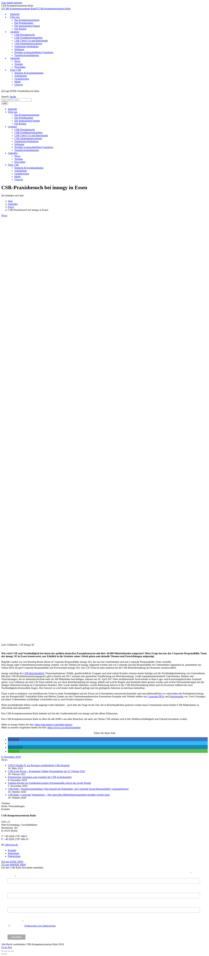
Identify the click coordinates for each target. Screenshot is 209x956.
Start (10, 201)
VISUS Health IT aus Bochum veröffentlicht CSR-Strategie (39, 765)
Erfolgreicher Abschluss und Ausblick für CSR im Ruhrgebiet (40, 777)
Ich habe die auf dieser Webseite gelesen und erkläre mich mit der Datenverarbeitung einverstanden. (79, 925)
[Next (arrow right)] (6, 954)
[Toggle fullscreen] (9, 951)
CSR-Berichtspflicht (33, 673)
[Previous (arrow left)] (2, 954)
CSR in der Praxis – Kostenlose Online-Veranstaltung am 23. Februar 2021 (46, 771)
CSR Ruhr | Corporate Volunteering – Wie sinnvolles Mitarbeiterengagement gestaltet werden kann (59, 794)
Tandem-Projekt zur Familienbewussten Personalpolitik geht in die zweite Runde (49, 783)
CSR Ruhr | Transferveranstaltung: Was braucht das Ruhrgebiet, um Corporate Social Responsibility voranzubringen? (68, 788)
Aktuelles (13, 204)
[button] (13, 739)
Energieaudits (176, 696)
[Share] (6, 951)
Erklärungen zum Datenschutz (40, 925)
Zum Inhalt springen (11, 2)
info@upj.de (11, 844)
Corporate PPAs (156, 696)
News (11, 207)
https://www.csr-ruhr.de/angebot (64, 727)
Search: (5, 96)
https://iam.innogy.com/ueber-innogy (53, 724)
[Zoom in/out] (12, 951)
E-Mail (12, 876)
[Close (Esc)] (2, 951)
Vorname (12, 891)
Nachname (13, 905)
